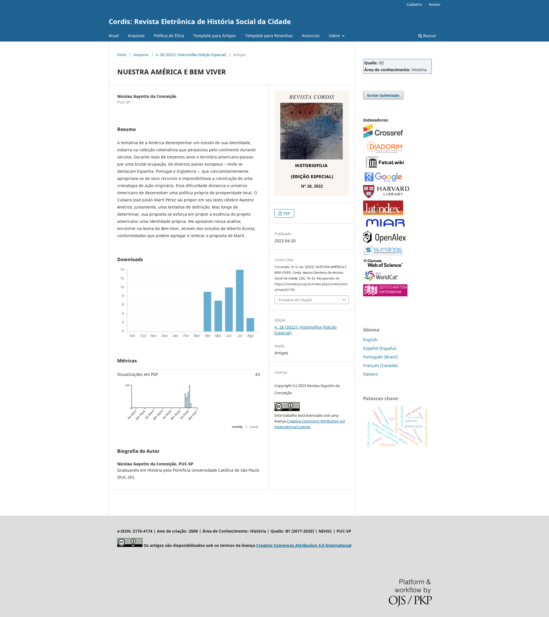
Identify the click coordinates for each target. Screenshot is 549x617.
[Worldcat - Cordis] (383, 280)
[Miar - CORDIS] (385, 227)
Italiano (370, 374)
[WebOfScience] (383, 266)
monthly (237, 426)
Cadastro (414, 4)
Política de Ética (169, 35)
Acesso (434, 4)
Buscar (429, 35)
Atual (114, 35)
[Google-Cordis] (383, 181)
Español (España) (379, 348)
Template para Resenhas (269, 35)
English (370, 339)
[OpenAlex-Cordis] (384, 241)
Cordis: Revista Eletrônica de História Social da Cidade (200, 21)
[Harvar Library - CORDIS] (386, 196)
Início (121, 54)
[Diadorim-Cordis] (384, 152)
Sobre (335, 35)
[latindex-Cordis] (383, 213)
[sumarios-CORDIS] (383, 254)
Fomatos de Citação (295, 299)
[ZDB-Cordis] (385, 294)
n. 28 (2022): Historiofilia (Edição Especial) (191, 54)
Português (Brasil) (380, 357)
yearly (254, 426)
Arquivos (136, 35)
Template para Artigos (214, 35)
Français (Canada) (380, 365)
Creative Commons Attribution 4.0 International (303, 545)
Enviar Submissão (383, 95)
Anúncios (311, 35)
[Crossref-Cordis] (383, 136)
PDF (286, 213)
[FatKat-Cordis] (384, 167)
